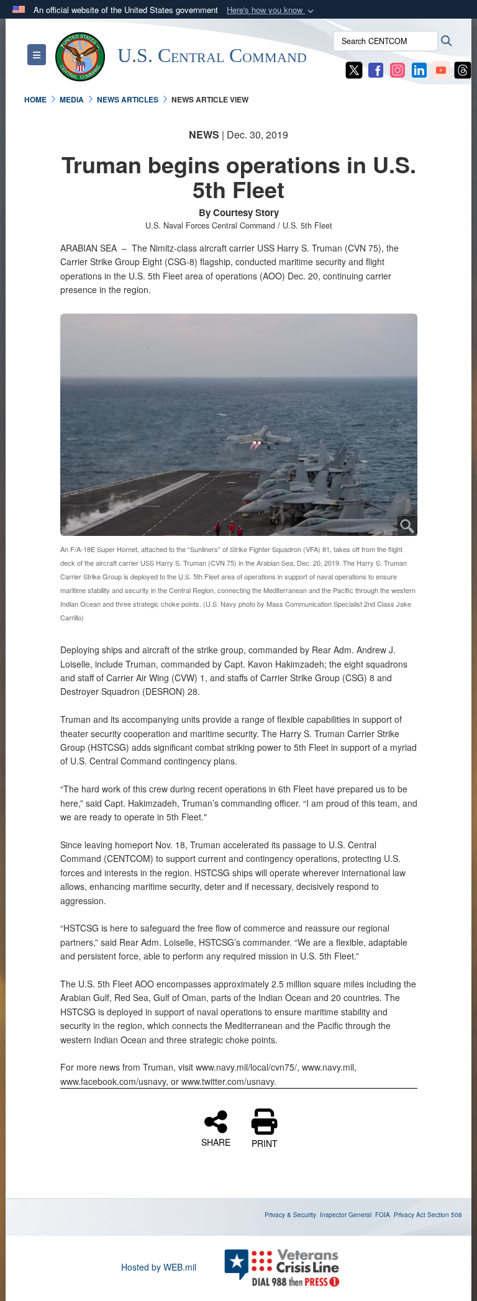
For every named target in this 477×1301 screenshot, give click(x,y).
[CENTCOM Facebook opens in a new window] (376, 69)
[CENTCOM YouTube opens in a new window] (441, 69)
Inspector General (345, 1214)
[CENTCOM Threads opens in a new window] (463, 69)
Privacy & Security (290, 1214)
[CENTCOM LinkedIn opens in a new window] (419, 69)
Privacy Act (409, 1214)
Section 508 (444, 1214)
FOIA (382, 1214)
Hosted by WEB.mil (158, 1267)
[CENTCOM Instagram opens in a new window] (397, 69)
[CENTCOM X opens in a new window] (354, 69)
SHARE (215, 1141)
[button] (271, 10)
